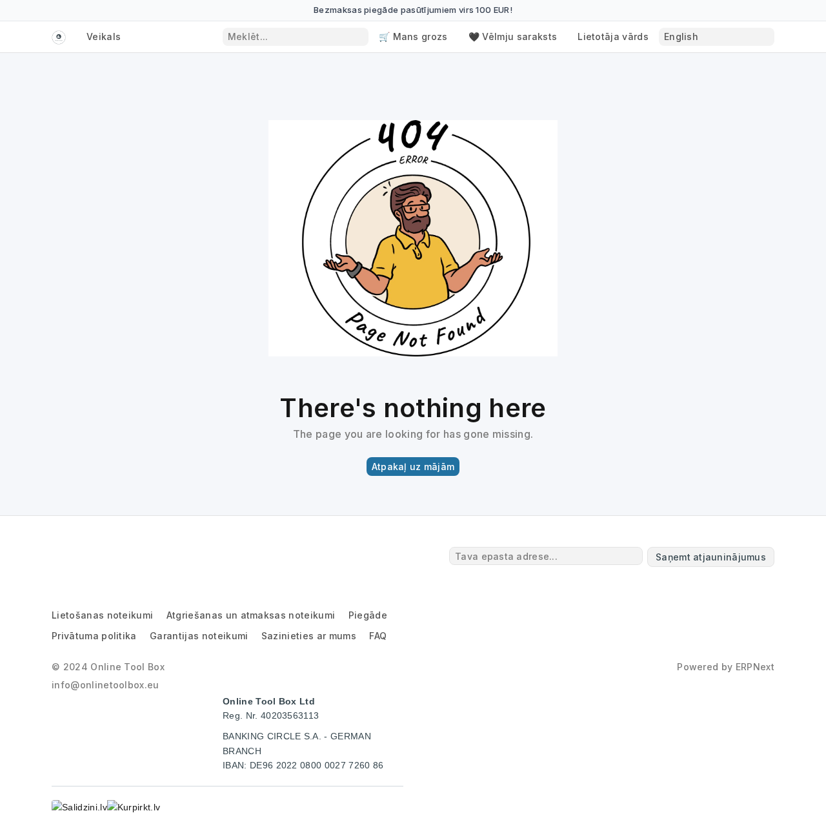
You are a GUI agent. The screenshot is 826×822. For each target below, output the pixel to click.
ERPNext (755, 666)
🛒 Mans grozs (413, 36)
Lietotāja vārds (613, 36)
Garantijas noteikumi (199, 635)
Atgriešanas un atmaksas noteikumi (251, 615)
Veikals (103, 36)
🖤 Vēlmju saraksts (512, 36)
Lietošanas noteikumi (102, 615)
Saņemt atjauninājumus (711, 556)
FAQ (378, 635)
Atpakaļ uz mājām (413, 466)
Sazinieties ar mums (308, 635)
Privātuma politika (94, 635)
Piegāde (367, 615)
